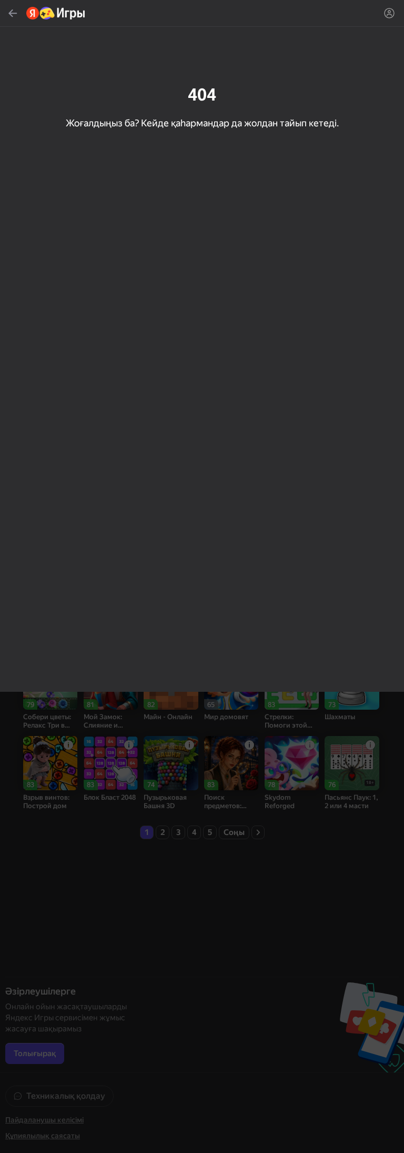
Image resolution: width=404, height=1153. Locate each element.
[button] (202, 576)
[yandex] (56, 13)
